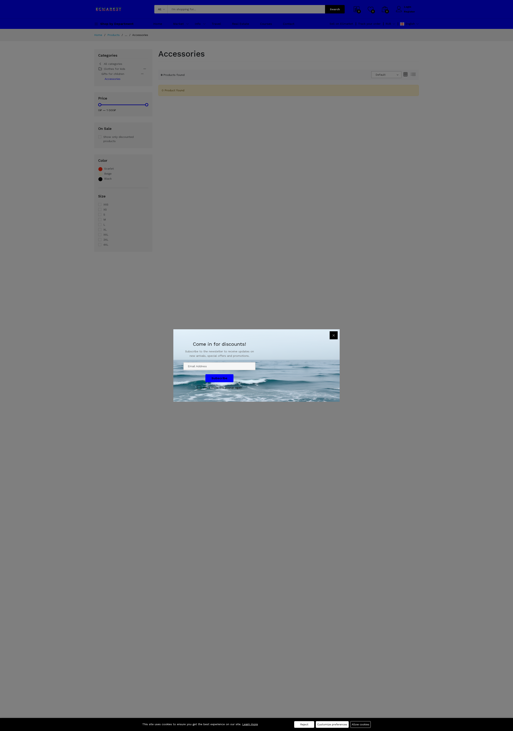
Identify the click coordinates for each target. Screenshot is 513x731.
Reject (304, 724)
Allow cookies (360, 724)
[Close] (334, 335)
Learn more (250, 724)
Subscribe (219, 378)
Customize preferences (332, 724)
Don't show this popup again (222, 387)
